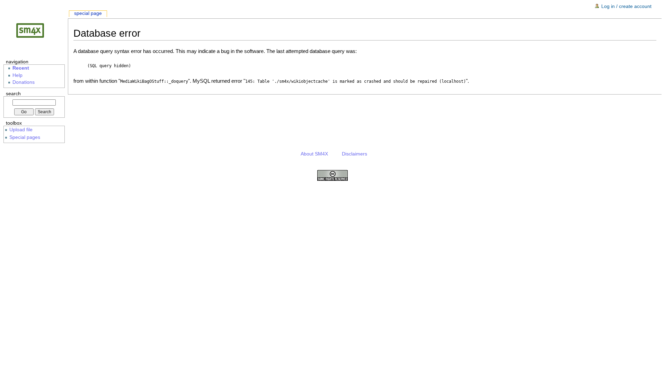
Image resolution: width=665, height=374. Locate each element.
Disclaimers (354, 154)
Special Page (88, 13)
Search (13, 93)
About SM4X (314, 154)
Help (17, 75)
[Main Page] (35, 30)
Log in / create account (626, 6)
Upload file (21, 129)
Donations (23, 82)
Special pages (24, 137)
